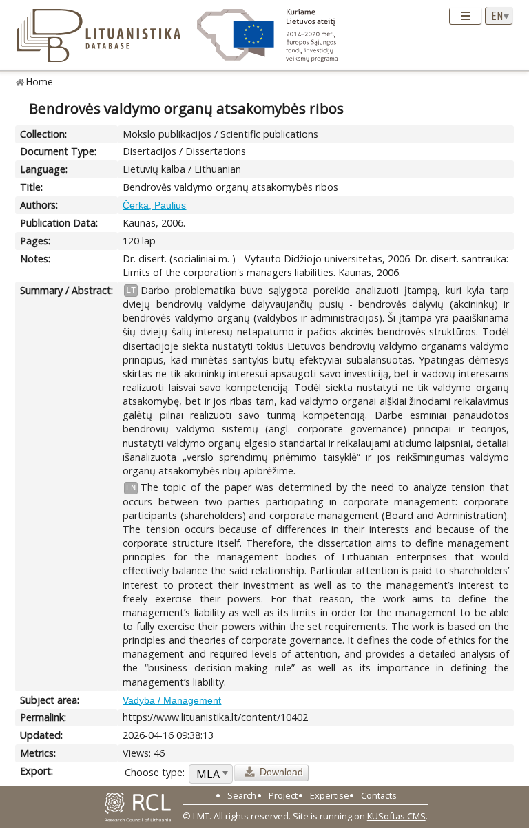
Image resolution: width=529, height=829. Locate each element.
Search (241, 795)
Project (283, 795)
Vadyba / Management (172, 700)
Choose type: (155, 772)
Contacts (379, 795)
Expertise (329, 795)
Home (39, 81)
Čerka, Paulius (154, 205)
